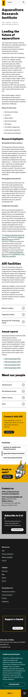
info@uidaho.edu (5, 647)
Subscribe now (17, 529)
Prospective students (8, 591)
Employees (5, 601)
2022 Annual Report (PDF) (12, 362)
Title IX (4, 560)
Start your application (7, 476)
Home (3, 22)
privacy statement (8, 679)
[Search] (23, 2)
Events (4, 581)
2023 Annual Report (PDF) (12, 359)
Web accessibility (7, 557)
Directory (5, 571)
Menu (10, 693)
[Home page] (3, 3)
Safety (4, 578)
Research (8, 22)
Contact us (9, 432)
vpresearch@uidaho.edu (14, 497)
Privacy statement (7, 554)
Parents (4, 598)
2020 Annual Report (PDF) (12, 368)
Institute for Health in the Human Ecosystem (12, 448)
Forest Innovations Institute (12, 458)
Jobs (3, 550)
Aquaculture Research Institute (13, 453)
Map (3, 574)
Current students (7, 595)
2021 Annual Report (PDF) (12, 365)
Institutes (15, 22)
